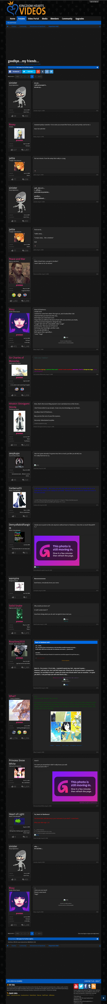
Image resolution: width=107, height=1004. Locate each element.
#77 (97, 806)
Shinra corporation (25, 512)
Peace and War (37, 274)
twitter (58, 745)
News (8, 995)
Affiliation (51, 995)
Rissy (35, 349)
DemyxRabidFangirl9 (19, 526)
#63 (97, 174)
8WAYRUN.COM (32, 942)
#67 (97, 349)
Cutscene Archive (15, 995)
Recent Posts (12, 23)
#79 (97, 862)
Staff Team (45, 995)
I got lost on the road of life (23, 663)
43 (26, 516)
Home (12, 18)
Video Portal (33, 18)
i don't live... (26, 112)
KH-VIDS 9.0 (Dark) (14, 981)
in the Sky (27, 342)
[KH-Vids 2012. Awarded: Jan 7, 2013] (25, 295)
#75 (97, 688)
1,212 (26, 444)
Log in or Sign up (94, 1)
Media (44, 18)
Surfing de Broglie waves (23, 728)
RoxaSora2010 (37, 688)
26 (26, 836)
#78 (97, 838)
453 (26, 116)
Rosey (35, 136)
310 (26, 479)
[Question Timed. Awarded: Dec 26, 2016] (14, 295)
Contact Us (89, 981)
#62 (97, 136)
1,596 (26, 738)
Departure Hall (19, 64)
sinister (31, 64)
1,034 (26, 786)
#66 (97, 274)
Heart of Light (16, 814)
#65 (97, 250)
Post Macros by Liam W (87, 991)
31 (26, 552)
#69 (97, 426)
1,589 (26, 667)
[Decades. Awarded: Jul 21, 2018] (14, 733)
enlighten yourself (76, 745)
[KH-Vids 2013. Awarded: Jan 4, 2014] (16, 390)
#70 (97, 468)
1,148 (26, 346)
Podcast (39, 995)
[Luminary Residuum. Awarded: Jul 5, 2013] (19, 295)
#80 (97, 912)
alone (28, 175)
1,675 (26, 633)
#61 (97, 110)
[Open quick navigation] (100, 26)
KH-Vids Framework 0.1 (85, 993)
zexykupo (14, 453)
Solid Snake (37, 624)
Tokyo (28, 629)
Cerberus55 (15, 488)
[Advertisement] (53, 44)
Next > (40, 76)
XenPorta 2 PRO (12, 942)
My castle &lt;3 (26, 782)
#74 (97, 624)
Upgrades (80, 18)
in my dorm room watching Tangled (20, 385)
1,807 (26, 149)
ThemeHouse (77, 996)
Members (55, 18)
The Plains (27, 441)
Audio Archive (25, 995)
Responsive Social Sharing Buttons (83, 1001)
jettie (12, 158)
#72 (97, 570)
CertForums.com (78, 1003)
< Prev (17, 76)
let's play (65, 745)
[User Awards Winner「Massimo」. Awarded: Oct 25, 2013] (25, 733)
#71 (97, 505)
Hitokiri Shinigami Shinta (40, 426)
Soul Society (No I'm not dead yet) (21, 548)
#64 (97, 202)
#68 (97, 374)
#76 (97, 752)
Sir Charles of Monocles (40, 374)
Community (67, 18)
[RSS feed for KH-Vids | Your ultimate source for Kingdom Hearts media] (93, 986)
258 (26, 179)
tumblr (52, 745)
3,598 (26, 300)
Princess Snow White (17, 762)
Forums (21, 18)
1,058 (26, 395)
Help (97, 981)
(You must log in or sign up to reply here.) (88, 933)
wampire (14, 578)
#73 (97, 590)
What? (35, 752)
